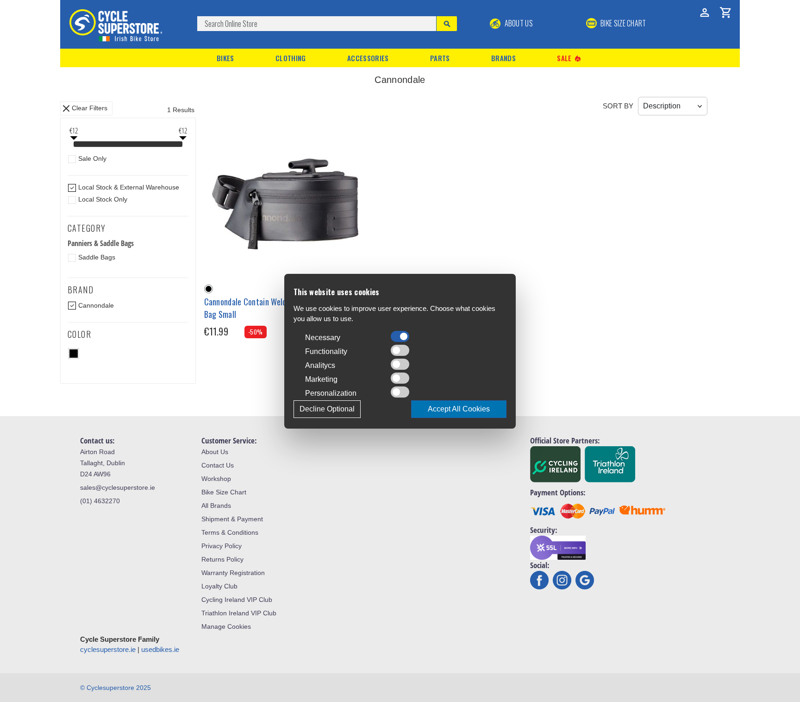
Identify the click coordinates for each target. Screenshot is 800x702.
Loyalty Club (219, 586)
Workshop (216, 478)
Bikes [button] (225, 58)
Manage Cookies (226, 626)
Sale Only (92, 158)
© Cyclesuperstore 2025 (115, 687)
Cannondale (96, 305)
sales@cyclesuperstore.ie (117, 487)
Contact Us (217, 465)
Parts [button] (440, 58)
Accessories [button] (367, 58)
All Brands (216, 505)
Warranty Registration (233, 572)
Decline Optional (327, 409)
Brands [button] (503, 58)
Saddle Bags (96, 257)
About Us (518, 23)
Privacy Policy (221, 546)
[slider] (73, 145)
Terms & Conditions (229, 532)
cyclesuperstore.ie (108, 649)
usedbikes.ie (160, 649)
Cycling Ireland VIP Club (236, 599)
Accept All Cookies (459, 409)
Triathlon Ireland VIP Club (238, 613)
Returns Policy (222, 559)
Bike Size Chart (223, 492)
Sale (569, 58)
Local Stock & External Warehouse (128, 187)
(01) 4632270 (100, 501)
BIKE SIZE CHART (622, 23)
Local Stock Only (102, 199)
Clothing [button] (290, 58)
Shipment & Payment (232, 519)
